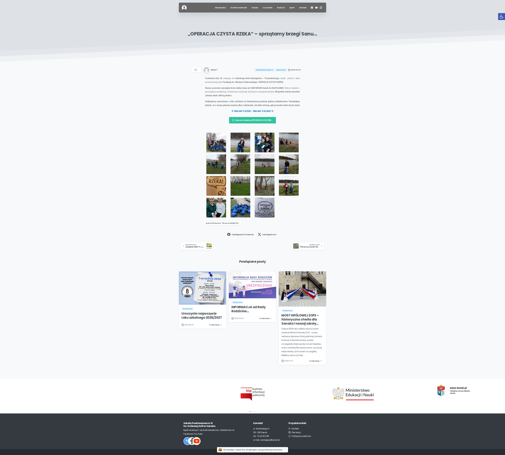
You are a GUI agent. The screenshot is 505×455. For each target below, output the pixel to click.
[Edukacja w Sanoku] (353, 391)
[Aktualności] (187, 441)
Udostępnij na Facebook (243, 234)
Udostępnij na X (269, 234)
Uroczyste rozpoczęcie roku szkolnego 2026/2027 (201, 315)
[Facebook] (312, 7)
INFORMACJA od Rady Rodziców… (248, 309)
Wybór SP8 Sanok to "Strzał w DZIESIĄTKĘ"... (223, 223)
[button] (501, 16)
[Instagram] (321, 7)
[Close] (285, 449)
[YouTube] (316, 7)
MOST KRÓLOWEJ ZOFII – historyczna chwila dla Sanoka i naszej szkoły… (300, 319)
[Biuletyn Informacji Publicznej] (152, 394)
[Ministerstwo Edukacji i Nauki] (252, 394)
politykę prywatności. (273, 449)
